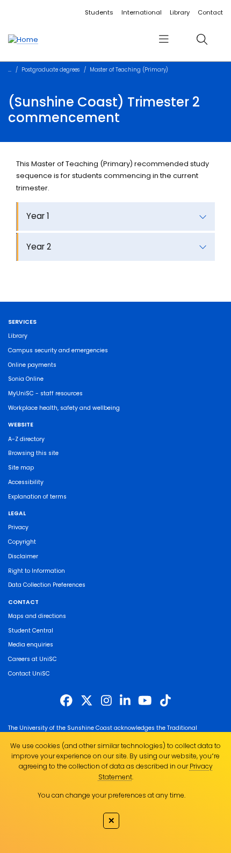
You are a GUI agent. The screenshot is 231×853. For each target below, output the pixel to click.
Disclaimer (23, 556)
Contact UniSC (29, 674)
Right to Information (36, 571)
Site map (21, 468)
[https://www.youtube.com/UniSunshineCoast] (144, 700)
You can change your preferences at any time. (111, 795)
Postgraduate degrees (50, 69)
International (141, 12)
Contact (210, 12)
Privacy (18, 527)
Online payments (32, 365)
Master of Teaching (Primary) (129, 69)
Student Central (30, 631)
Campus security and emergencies (58, 350)
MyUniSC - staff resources (45, 393)
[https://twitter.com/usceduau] (87, 700)
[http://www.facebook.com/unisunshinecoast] (66, 700)
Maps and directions (37, 616)
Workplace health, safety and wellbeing (64, 408)
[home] (23, 39)
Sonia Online (26, 379)
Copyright (22, 542)
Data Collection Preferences (46, 585)
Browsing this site (33, 453)
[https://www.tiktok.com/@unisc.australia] (165, 700)
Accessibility (26, 482)
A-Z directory (26, 439)
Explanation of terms (37, 497)
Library (180, 12)
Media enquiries (30, 645)
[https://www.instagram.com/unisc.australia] (106, 700)
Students (99, 12)
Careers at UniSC (32, 659)
